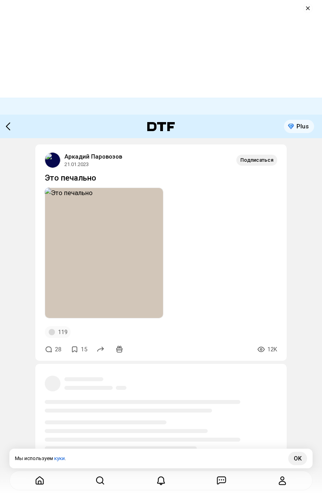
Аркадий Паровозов (93, 156)
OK (298, 458)
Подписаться (256, 160)
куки (59, 458)
